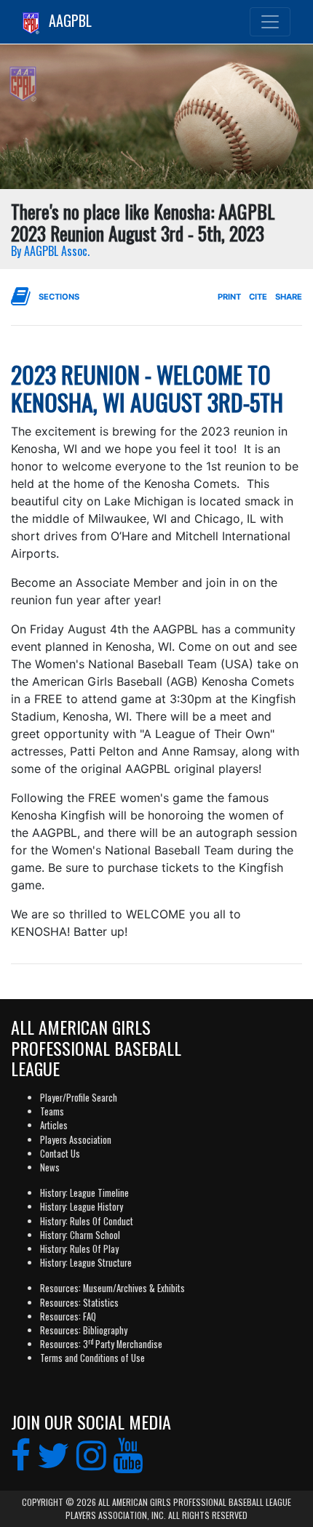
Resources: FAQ (68, 1316)
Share (288, 297)
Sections (59, 297)
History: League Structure (86, 1263)
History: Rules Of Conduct (86, 1221)
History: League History (81, 1207)
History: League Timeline (84, 1193)
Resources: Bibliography (83, 1330)
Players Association (75, 1140)
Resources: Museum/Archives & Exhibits (112, 1288)
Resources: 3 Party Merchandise (101, 1344)
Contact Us (60, 1154)
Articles (54, 1125)
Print (229, 297)
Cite (258, 297)
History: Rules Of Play (79, 1249)
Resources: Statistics (79, 1303)
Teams (52, 1111)
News (50, 1167)
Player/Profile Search (78, 1098)
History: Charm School (80, 1235)
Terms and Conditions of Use (92, 1358)
